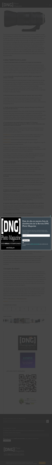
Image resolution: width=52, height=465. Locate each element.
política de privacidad (35, 244)
